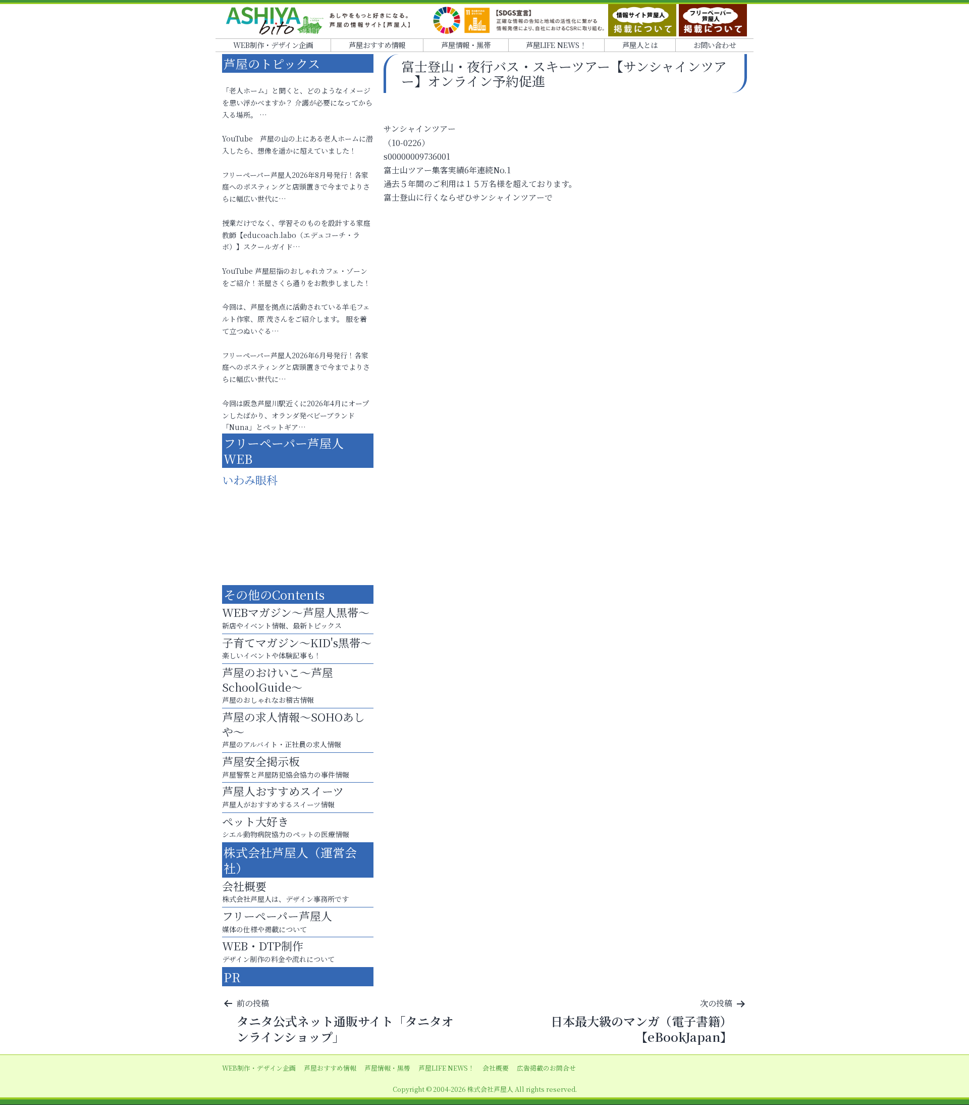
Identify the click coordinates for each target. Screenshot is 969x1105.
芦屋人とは (640, 44)
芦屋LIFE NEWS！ (556, 44)
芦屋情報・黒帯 (466, 44)
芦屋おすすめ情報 (377, 44)
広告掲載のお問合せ (546, 1068)
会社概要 (495, 1068)
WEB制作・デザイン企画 (273, 44)
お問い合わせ (714, 44)
